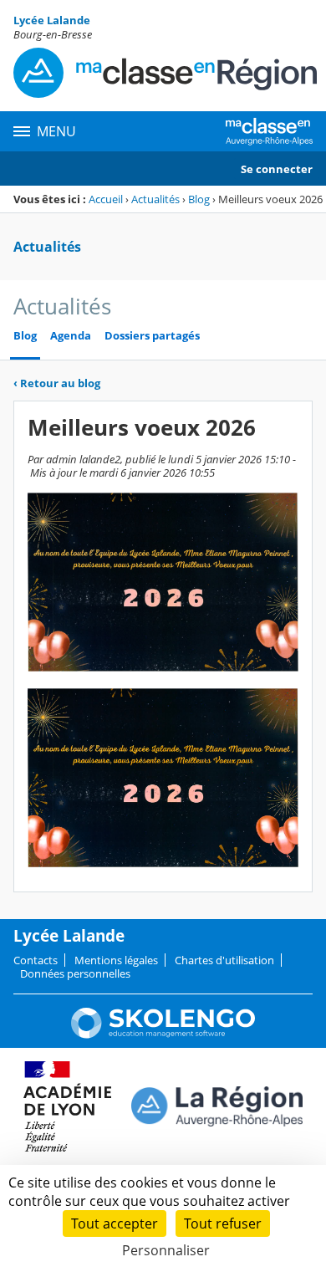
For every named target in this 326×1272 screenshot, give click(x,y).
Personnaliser (166, 1250)
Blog (199, 199)
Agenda (70, 336)
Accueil (106, 199)
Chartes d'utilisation (224, 960)
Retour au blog (56, 383)
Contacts (35, 960)
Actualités (155, 199)
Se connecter (277, 168)
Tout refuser (223, 1223)
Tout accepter (114, 1223)
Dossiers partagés (152, 336)
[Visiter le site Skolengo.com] (163, 1034)
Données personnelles (75, 973)
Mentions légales (116, 960)
